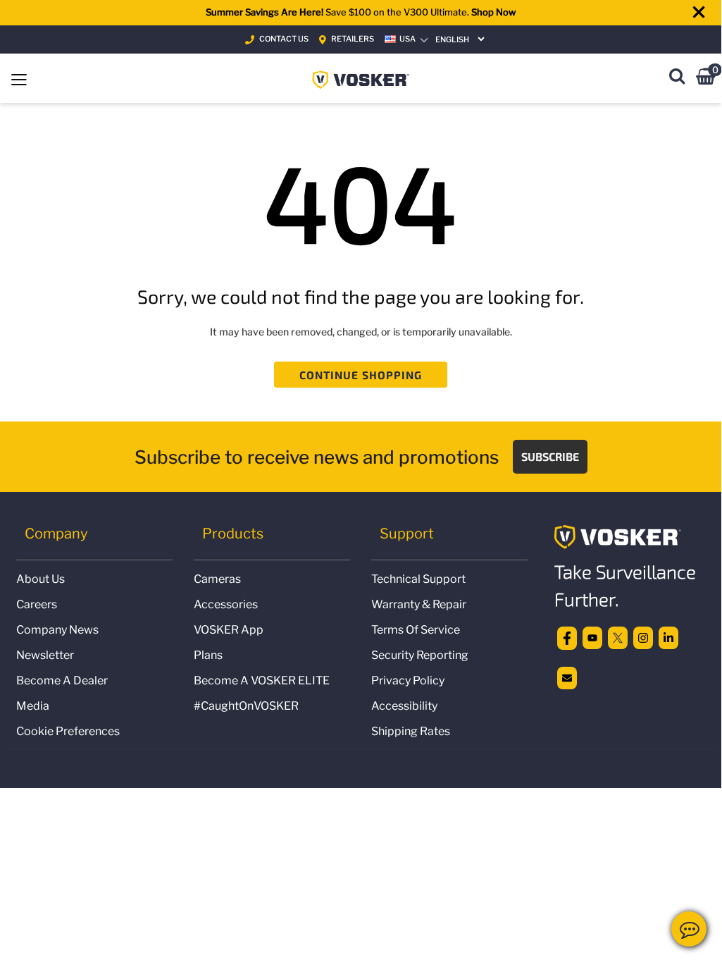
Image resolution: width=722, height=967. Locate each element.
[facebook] (567, 637)
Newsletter (45, 655)
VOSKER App (228, 629)
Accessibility (404, 706)
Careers (36, 604)
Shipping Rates (410, 731)
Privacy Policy (407, 680)
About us (40, 579)
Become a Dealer (62, 680)
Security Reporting (419, 655)
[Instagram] (643, 637)
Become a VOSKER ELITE (262, 680)
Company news (57, 629)
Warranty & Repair (418, 604)
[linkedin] (668, 637)
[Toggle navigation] (19, 78)
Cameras (217, 579)
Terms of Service (415, 629)
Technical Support (418, 579)
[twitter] (618, 637)
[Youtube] (592, 637)
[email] (567, 676)
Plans (208, 655)
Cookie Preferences (68, 731)
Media (32, 706)
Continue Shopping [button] (361, 374)
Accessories (226, 604)
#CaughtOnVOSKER (246, 706)
